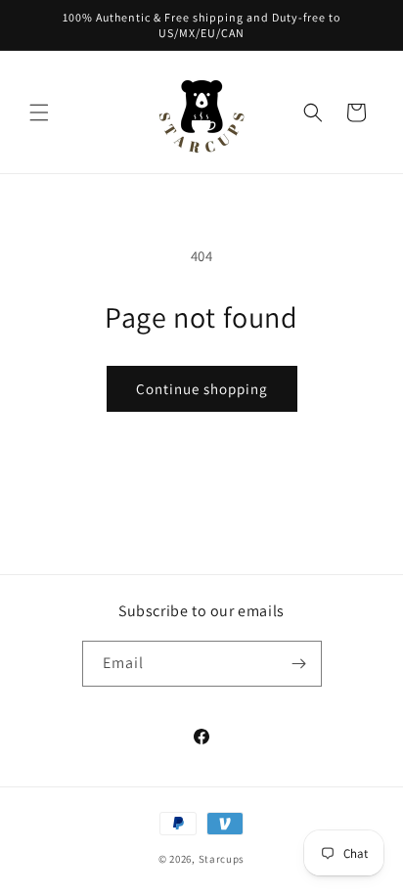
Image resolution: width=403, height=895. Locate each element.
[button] (39, 112)
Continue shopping (202, 389)
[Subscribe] (299, 664)
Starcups (222, 859)
